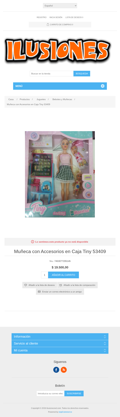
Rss (64, 370)
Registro (41, 17)
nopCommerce (65, 412)
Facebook (56, 370)
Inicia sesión (56, 17)
